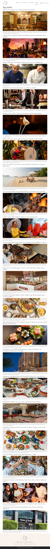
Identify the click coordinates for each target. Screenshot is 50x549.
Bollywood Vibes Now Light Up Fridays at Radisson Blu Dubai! (23, 139)
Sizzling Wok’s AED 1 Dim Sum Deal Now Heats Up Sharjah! (22, 113)
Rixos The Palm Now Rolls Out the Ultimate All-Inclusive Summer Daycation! (24, 165)
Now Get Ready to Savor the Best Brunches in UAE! (19, 454)
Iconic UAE (23, 2)
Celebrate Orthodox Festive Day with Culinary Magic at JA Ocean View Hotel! (24, 428)
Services (36, 2)
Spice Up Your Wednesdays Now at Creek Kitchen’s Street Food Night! (23, 268)
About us (18, 2)
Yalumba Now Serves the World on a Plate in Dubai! (19, 88)
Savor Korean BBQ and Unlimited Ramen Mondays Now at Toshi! (24, 191)
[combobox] (44, 3)
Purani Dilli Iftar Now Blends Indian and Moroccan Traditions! (22, 62)
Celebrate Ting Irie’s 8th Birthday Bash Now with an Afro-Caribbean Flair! (24, 480)
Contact (36, 4)
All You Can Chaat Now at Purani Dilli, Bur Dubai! (19, 10)
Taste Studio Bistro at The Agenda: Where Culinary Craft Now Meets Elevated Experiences (25, 323)
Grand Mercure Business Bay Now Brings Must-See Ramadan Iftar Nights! (24, 36)
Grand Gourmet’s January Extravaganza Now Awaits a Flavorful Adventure (23, 508)
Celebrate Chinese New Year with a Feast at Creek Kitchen (22, 402)
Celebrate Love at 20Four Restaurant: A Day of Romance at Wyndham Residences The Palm (22, 350)
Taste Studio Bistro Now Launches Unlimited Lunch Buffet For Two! (24, 242)
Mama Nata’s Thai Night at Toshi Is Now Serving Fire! (20, 217)
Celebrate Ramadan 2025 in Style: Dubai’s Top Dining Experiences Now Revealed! (24, 296)
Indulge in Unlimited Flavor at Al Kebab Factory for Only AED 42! (24, 376)
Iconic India (30, 2)
